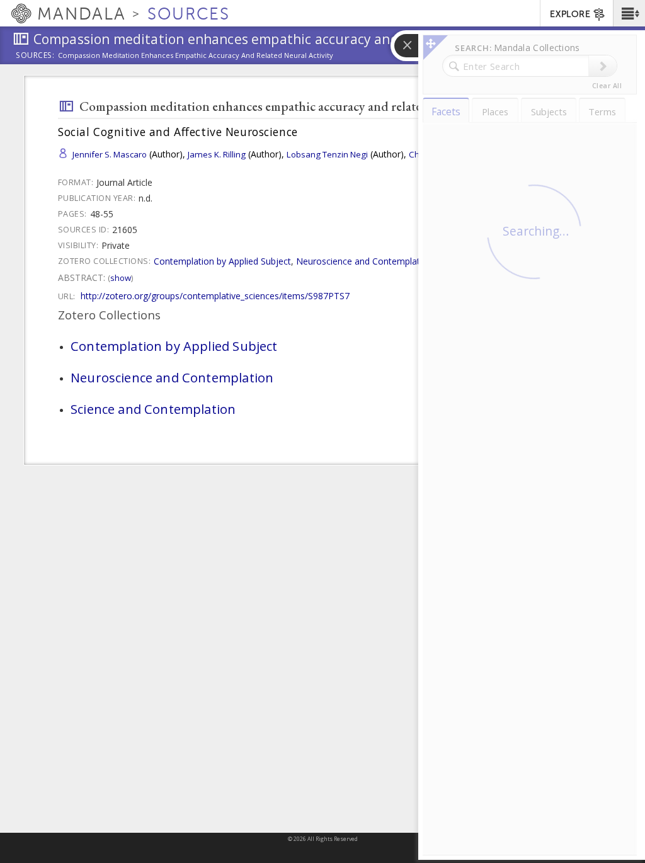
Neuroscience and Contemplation (364, 261)
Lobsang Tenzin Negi (327, 154)
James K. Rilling (217, 154)
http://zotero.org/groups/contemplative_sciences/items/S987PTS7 (215, 296)
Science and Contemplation (153, 409)
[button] (629, 13)
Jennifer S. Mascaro (109, 154)
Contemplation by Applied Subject (222, 261)
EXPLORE (570, 14)
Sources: (35, 56)
